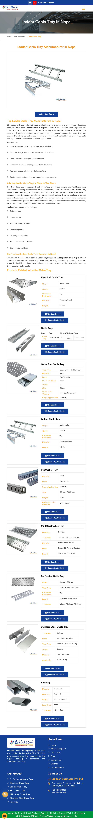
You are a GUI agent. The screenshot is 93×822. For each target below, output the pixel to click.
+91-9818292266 (47, 3)
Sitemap (54, 764)
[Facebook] (30, 3)
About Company (58, 749)
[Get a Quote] (4, 816)
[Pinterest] (35, 3)
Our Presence (57, 768)
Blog (53, 756)
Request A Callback (56, 320)
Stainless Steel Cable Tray (22, 798)
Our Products (19, 36)
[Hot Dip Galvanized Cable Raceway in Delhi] (22, 290)
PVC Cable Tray (17, 791)
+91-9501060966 (59, 793)
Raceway (14, 802)
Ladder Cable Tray (18, 787)
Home (9, 36)
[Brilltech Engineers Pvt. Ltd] (10, 7)
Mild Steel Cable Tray (20, 794)
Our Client (55, 752)
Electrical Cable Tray (19, 783)
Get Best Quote (53, 314)
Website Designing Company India (62, 816)
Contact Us (56, 760)
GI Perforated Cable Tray (21, 779)
